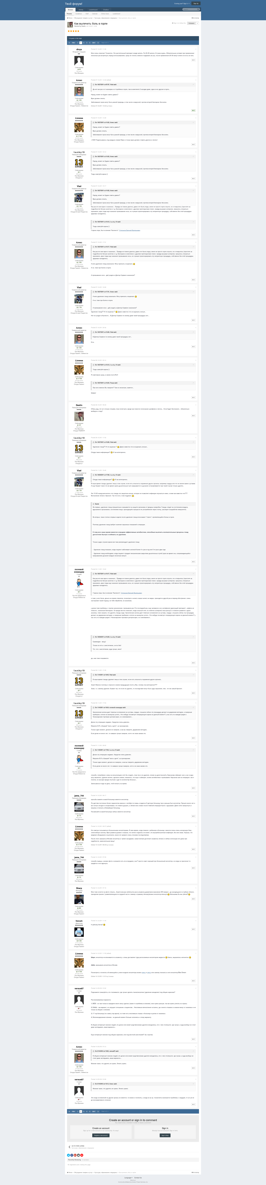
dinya (79, 49)
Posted (98, 49)
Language (128, 1178)
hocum (79, 920)
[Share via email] (78, 1155)
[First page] (69, 42)
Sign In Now (165, 1135)
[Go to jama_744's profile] (79, 807)
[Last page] (98, 42)
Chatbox (106, 10)
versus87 (79, 988)
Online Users (105, 14)
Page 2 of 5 (105, 42)
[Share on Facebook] (71, 1155)
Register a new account (101, 1135)
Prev (73, 42)
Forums (69, 14)
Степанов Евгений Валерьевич (129, 230)
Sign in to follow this (180, 23)
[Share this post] (195, 49)
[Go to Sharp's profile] (79, 899)
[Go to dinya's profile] (79, 60)
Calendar (94, 14)
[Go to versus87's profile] (79, 999)
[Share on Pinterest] (81, 1155)
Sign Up (196, 3)
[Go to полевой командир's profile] (79, 583)
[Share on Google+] (75, 1155)
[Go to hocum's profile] (79, 932)
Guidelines (79, 14)
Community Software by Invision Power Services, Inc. (133, 1182)
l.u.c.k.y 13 (79, 152)
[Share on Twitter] (68, 1155)
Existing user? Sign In (181, 3)
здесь (144, 972)
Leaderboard (116, 14)
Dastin (83, 26)
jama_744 (79, 795)
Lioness (79, 117)
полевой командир (79, 570)
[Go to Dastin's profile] (70, 25)
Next (93, 42)
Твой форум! (73, 3)
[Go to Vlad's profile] (79, 197)
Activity (81, 10)
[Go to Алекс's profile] (79, 91)
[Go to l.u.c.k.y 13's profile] (79, 163)
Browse (70, 10)
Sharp (79, 888)
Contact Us (138, 1178)
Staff (87, 14)
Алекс (79, 80)
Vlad (79, 186)
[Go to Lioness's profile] (79, 127)
